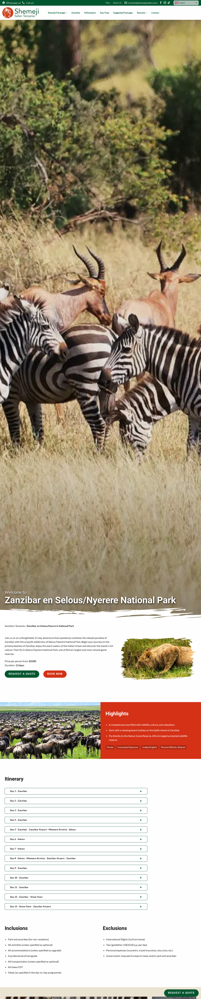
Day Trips (104, 12)
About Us (117, 3)
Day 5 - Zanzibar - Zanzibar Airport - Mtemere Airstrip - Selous (43, 829)
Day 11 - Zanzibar (19, 887)
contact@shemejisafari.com (142, 2)
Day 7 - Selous (17, 848)
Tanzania (141, 12)
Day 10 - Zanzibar (19, 877)
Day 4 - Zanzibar (18, 820)
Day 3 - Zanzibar (18, 810)
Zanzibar (75, 12)
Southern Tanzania (15, 625)
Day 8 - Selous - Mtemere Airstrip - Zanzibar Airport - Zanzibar (43, 858)
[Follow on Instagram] (165, 3)
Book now (55, 674)
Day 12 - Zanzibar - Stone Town (26, 896)
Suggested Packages (123, 12)
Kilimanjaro (90, 12)
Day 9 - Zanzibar (18, 868)
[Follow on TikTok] (169, 3)
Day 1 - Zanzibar (18, 791)
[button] (186, 2)
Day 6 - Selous (17, 839)
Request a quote (22, 674)
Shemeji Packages (56, 12)
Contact (155, 12)
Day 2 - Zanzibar (18, 800)
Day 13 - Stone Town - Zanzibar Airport (30, 906)
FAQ (108, 3)
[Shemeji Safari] (22, 13)
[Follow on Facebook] (161, 3)
